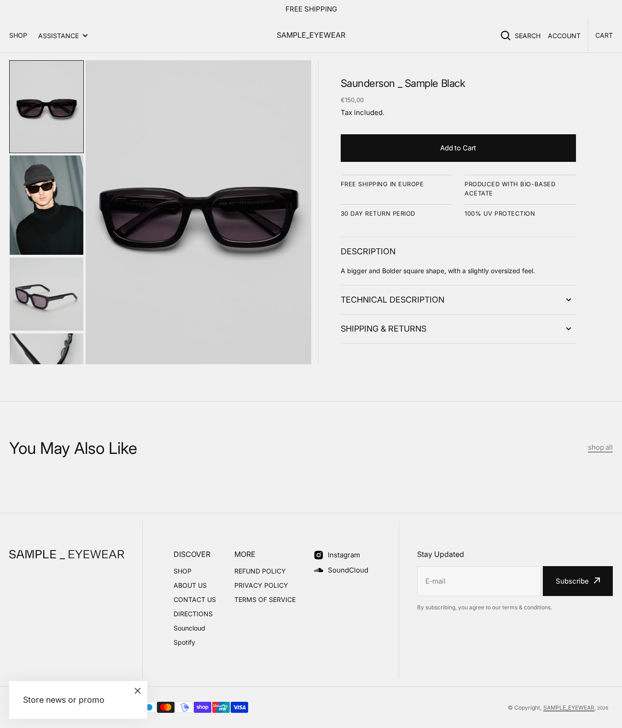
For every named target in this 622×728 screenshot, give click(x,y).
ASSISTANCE (58, 36)
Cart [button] (604, 35)
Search (528, 36)
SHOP (18, 35)
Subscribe (572, 581)
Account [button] (564, 36)
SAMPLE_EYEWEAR (568, 707)
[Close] (138, 691)
